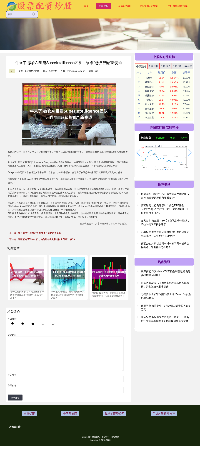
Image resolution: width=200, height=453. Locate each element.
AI (12, 71)
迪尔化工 (149, 104)
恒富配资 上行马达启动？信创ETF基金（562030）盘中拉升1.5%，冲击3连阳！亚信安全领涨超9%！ (165, 209)
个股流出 (178, 66)
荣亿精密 (149, 112)
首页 (86, 6)
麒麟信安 (149, 90)
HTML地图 (114, 436)
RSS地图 (105, 436)
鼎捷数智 (149, 95)
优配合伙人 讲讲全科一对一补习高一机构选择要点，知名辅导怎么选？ (165, 245)
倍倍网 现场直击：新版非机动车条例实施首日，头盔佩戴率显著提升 (165, 284)
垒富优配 (103, 6)
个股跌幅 (153, 66)
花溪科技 (149, 82)
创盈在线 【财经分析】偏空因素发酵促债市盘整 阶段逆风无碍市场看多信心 (165, 195)
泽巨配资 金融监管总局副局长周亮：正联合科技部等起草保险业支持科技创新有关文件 (165, 319)
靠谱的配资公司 (149, 6)
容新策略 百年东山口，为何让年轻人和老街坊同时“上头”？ (47, 239)
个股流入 (166, 66)
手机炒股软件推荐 (178, 6)
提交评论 (15, 397)
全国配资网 (124, 6)
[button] (138, 153)
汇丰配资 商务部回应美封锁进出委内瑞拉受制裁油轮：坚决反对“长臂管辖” (165, 233)
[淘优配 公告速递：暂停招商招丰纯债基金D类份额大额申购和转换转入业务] (68, 273)
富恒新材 (149, 86)
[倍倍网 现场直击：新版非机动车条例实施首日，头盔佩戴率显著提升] (109, 273)
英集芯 (149, 99)
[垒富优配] (39, 5)
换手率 (188, 66)
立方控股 (149, 117)
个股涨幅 (141, 66)
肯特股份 (149, 108)
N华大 (149, 77)
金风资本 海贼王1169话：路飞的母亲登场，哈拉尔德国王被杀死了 (165, 222)
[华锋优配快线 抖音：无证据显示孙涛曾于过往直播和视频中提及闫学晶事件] (27, 273)
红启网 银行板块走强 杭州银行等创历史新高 (39, 232)
